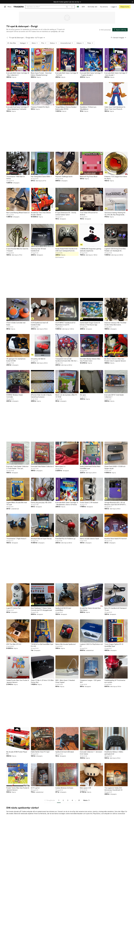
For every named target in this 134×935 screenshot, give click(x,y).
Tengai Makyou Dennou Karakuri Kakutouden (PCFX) (66, 108)
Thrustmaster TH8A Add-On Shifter (15, 177)
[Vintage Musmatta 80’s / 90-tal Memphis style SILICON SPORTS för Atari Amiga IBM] (116, 489)
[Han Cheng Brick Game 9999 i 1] (42, 163)
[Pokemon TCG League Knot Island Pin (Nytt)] (116, 163)
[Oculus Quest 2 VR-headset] (91, 489)
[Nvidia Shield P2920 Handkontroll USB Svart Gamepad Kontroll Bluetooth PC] (67, 235)
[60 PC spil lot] (42, 774)
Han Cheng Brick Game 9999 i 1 (41, 176)
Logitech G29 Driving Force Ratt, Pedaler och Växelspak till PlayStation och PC (115, 250)
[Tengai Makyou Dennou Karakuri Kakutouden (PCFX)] (67, 93)
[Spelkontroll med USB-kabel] (67, 738)
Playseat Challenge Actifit (63, 176)
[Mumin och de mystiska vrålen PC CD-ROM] (67, 381)
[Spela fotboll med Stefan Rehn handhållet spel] (91, 453)
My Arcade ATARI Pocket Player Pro (16, 753)
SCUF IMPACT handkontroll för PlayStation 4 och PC (65, 324)
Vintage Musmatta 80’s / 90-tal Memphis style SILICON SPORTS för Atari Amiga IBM (114, 504)
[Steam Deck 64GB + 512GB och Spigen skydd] (116, 453)
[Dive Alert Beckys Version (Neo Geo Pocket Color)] (91, 345)
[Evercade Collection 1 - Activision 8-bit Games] (91, 738)
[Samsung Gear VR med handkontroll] (42, 235)
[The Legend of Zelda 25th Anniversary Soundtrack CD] (116, 774)
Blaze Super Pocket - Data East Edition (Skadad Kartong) (41, 74)
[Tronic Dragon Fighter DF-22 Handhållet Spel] (116, 630)
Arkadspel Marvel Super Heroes (41, 538)
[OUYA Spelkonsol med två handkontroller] (42, 309)
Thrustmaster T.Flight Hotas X (16, 538)
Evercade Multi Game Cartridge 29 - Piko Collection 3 (17, 74)
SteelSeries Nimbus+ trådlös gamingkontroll (113, 753)
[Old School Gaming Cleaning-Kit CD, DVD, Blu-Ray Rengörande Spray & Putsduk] (116, 199)
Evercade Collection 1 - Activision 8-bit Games (91, 753)
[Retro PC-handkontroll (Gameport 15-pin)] (116, 594)
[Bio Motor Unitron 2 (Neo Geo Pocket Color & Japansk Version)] (116, 345)
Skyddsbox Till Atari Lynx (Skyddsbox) (88, 108)
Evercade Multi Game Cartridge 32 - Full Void (66, 74)
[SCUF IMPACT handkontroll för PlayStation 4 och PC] (67, 309)
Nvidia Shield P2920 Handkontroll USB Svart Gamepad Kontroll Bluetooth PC (66, 250)
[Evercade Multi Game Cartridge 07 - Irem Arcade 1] (116, 59)
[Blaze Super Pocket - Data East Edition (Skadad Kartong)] (42, 59)
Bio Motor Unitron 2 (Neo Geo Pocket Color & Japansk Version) (115, 360)
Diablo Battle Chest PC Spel (40, 752)
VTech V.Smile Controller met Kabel (16, 324)
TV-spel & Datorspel (16, 37)
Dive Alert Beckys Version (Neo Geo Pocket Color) (90, 360)
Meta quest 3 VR (85, 788)
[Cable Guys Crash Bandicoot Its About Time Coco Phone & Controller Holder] (116, 93)
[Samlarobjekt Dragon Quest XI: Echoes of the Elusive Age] (91, 309)
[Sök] (67, 6)
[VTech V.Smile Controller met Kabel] (18, 309)
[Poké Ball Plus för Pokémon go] (67, 525)
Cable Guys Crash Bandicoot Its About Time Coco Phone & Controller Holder (114, 108)
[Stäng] (132, 2)
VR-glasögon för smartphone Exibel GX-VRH (15, 360)
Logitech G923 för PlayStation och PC (91, 645)
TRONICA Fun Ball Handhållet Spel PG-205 (42, 645)
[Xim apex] (91, 381)
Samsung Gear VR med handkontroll (38, 250)
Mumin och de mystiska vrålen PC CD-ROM (66, 396)
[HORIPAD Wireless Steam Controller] (18, 381)
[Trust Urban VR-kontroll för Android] (91, 199)
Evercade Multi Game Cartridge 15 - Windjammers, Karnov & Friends (66, 503)
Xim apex (83, 395)
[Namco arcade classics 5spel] (91, 525)
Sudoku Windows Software (64, 788)
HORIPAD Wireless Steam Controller (14, 396)
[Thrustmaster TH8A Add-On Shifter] (18, 163)
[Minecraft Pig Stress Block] (91, 163)
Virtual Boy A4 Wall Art (38, 359)
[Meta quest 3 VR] (91, 774)
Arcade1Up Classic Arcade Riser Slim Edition (90, 609)
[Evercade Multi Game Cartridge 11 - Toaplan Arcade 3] (91, 59)
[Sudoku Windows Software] (67, 774)
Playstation (96, 813)
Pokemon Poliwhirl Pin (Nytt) (40, 107)
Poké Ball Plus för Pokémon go (65, 538)
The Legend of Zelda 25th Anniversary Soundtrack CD (113, 789)
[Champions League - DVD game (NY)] (91, 667)
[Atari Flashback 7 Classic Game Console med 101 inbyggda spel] (42, 594)
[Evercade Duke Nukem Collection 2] (42, 453)
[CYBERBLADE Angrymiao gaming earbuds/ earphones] (91, 235)
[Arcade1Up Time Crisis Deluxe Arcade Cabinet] (42, 199)
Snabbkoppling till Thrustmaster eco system (114, 681)
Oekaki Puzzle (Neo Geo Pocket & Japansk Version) (17, 681)
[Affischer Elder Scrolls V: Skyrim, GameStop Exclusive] (42, 381)
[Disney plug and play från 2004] (42, 489)
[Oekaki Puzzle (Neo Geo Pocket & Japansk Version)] (18, 667)
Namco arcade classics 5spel (89, 538)
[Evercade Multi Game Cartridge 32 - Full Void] (67, 59)
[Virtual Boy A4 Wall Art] (42, 345)
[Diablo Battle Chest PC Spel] (42, 738)
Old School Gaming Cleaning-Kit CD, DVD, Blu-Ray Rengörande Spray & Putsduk (114, 214)
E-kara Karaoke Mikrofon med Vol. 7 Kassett (17, 250)
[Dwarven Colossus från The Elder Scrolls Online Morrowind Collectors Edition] (116, 309)
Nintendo (43, 813)
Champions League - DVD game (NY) (90, 681)
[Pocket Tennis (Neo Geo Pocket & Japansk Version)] (18, 774)
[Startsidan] (18, 6)
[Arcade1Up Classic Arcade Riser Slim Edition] (91, 594)
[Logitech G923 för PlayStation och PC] (91, 630)
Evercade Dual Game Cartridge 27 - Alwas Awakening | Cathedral (17, 108)
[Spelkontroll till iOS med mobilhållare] (67, 594)
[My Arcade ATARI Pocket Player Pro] (18, 738)
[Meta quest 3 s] (67, 453)
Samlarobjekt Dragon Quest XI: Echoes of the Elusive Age (90, 324)
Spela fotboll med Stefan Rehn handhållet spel (90, 467)
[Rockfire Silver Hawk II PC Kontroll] (116, 525)
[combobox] (47, 6)
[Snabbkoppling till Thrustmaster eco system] (116, 667)
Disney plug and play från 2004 (41, 502)
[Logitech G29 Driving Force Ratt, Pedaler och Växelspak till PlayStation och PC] (116, 235)
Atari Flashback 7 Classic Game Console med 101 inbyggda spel (41, 609)
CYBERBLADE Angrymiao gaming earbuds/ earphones (90, 250)
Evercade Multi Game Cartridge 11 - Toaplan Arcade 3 (91, 74)
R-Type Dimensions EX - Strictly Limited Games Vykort (65, 213)
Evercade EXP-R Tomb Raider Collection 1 (114, 396)
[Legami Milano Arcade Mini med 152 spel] (18, 489)
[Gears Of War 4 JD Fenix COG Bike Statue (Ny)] (42, 667)
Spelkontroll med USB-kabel (64, 752)
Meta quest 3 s (60, 466)
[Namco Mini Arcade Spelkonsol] (67, 630)
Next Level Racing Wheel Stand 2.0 (18, 212)
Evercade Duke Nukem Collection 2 (42, 466)
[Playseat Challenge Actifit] (67, 163)
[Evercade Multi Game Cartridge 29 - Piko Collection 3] (18, 59)
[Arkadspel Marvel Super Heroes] (42, 525)
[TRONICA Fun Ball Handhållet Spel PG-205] (42, 630)
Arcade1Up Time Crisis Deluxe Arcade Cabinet (41, 213)
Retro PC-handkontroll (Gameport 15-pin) (115, 609)
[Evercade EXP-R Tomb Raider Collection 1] (116, 381)
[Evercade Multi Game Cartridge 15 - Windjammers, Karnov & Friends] (67, 489)
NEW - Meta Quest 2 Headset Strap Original (65, 681)
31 (79, 800)
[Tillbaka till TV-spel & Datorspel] (7, 37)
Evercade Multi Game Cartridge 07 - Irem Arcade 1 (115, 74)
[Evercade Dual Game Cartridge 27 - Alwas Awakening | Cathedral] (18, 93)
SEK (83, 7)
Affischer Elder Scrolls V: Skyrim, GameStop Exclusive (41, 396)
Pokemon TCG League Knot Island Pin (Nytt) (115, 177)
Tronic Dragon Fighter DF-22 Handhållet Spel (113, 645)
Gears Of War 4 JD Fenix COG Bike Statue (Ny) (42, 681)
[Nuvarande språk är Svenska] (78, 6)
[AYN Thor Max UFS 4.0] (18, 630)
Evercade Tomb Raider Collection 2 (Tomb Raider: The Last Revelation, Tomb (17, 468)
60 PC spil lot (35, 788)
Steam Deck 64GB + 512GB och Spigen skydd (114, 467)
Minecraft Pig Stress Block (88, 176)
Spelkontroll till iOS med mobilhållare (63, 609)
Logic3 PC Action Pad (13, 608)
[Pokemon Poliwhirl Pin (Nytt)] (42, 93)
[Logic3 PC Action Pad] (18, 594)
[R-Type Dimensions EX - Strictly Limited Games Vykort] (67, 199)
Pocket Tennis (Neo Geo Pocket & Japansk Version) (17, 789)
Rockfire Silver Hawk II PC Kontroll (115, 538)
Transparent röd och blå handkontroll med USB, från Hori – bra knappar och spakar (66, 360)
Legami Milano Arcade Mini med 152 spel (16, 503)
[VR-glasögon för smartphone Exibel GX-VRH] (18, 345)
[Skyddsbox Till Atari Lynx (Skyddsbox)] (91, 93)
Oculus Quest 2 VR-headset (89, 502)
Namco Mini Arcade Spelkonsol (65, 644)
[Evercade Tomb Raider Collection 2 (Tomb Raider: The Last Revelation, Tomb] (18, 453)
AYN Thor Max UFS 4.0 (13, 644)
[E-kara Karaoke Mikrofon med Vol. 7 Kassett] (18, 235)
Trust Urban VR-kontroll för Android (89, 213)
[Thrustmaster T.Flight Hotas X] (18, 525)
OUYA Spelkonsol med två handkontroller (39, 324)
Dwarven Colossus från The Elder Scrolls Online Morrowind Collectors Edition (115, 324)
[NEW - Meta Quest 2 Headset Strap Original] (67, 667)
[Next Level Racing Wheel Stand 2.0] (18, 199)
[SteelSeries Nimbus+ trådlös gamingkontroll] (116, 738)
